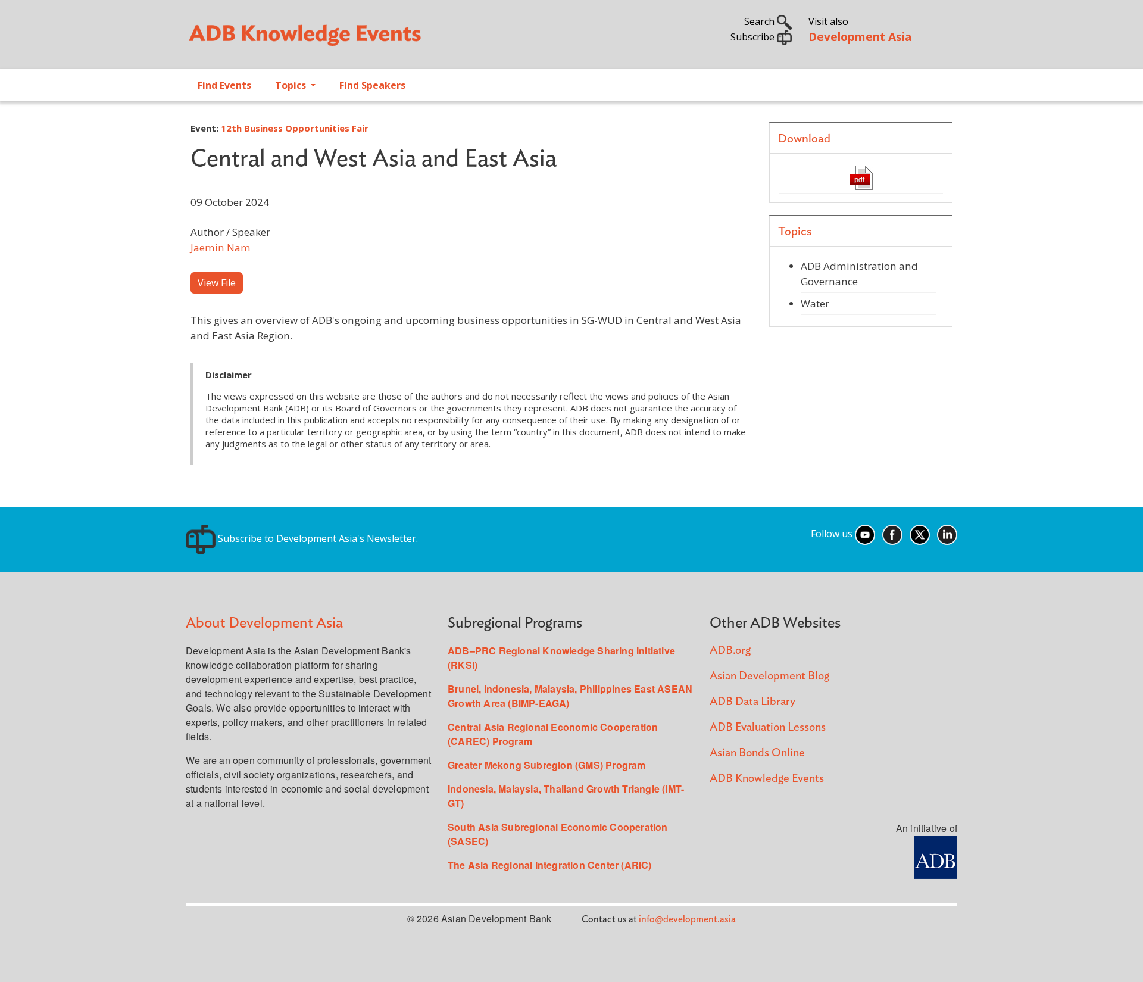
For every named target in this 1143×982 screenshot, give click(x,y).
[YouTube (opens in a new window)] (865, 533)
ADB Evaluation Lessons (768, 727)
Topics (291, 85)
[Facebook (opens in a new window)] (892, 533)
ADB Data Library (752, 701)
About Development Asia (264, 623)
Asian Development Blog (769, 676)
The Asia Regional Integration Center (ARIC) (550, 865)
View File (217, 282)
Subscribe (753, 36)
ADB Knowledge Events (767, 778)
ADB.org (730, 650)
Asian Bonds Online (757, 753)
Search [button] (760, 21)
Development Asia (859, 37)
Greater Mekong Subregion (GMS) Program (547, 765)
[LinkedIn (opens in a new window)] (947, 533)
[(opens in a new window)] (935, 856)
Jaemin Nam (220, 247)
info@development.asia (687, 919)
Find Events (224, 85)
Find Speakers (372, 85)
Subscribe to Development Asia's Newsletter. (317, 538)
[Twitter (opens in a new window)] (920, 533)
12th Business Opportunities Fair (294, 128)
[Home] (373, 39)
